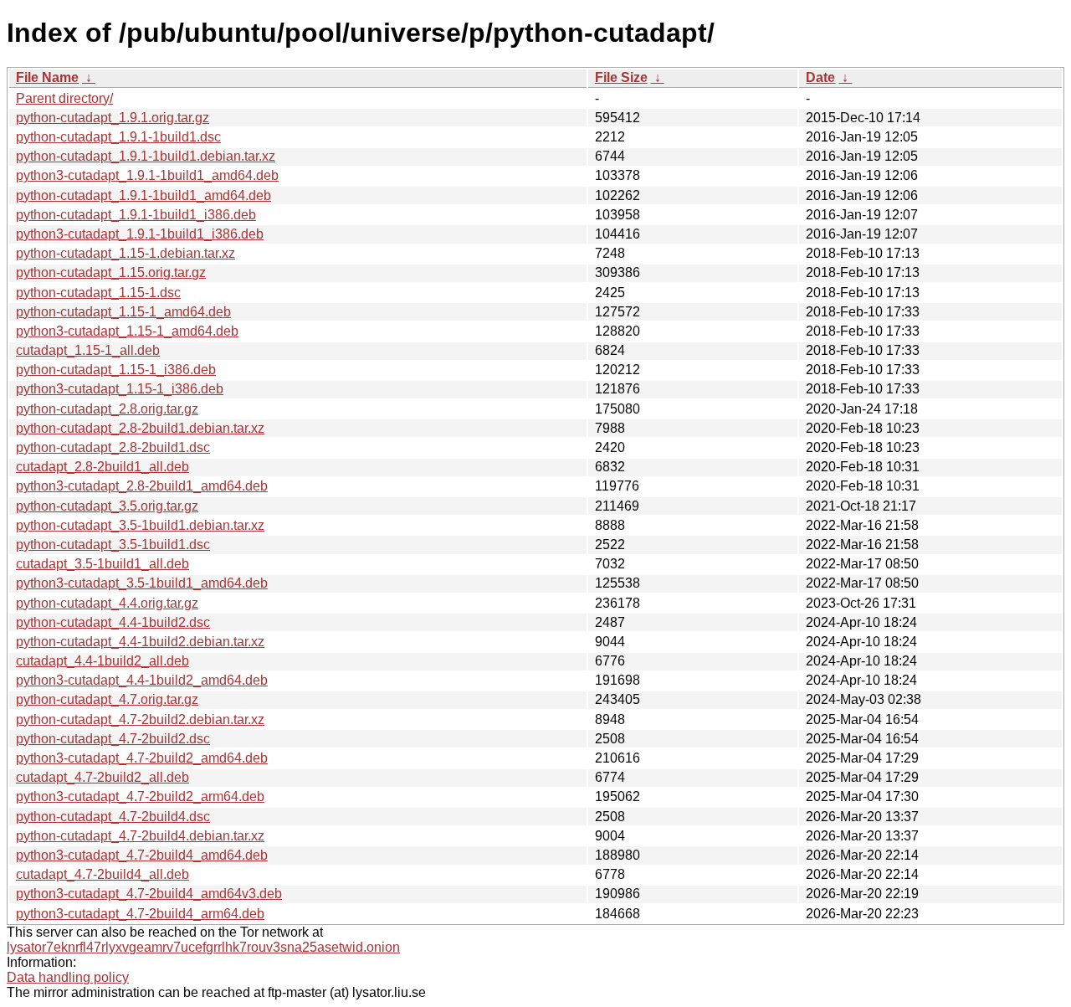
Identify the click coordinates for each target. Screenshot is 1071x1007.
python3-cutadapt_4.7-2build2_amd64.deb (142, 758)
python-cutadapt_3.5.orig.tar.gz (107, 506)
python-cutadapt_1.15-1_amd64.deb (123, 312)
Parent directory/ (64, 98)
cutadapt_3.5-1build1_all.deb (102, 564)
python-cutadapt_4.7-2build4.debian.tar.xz (140, 836)
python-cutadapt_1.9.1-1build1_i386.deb (136, 215)
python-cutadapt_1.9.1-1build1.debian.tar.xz (145, 156)
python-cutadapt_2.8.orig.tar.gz (107, 409)
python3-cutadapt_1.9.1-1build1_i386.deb (140, 234)
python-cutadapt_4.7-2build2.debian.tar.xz (140, 719)
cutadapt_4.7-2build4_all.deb (102, 874)
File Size (621, 77)
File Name (47, 77)
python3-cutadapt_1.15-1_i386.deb (119, 389)
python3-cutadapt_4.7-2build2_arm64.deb (140, 796)
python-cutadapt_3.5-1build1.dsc (113, 544)
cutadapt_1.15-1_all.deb (88, 350)
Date (820, 77)
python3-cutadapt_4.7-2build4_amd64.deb (142, 855)
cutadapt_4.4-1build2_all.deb (102, 661)
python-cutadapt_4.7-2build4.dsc (113, 816)
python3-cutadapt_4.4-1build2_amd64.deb (142, 680)
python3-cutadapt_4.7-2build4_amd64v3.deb (149, 893)
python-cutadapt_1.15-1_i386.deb (116, 369)
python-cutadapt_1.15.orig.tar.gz (111, 272)
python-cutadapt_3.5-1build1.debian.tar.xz (140, 525)
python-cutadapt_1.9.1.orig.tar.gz (112, 117)
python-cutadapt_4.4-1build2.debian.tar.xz (140, 642)
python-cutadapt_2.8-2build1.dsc (113, 447)
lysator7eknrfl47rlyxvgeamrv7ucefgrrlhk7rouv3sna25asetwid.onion (203, 947)
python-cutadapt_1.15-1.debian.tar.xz (125, 253)
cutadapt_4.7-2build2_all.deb (102, 777)
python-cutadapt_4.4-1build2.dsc (113, 622)
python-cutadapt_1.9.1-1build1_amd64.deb (143, 195)
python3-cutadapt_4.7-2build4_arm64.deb (140, 914)
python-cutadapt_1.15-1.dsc (98, 292)
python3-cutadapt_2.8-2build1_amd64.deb (142, 486)
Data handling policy (68, 977)
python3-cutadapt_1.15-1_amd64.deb (127, 331)
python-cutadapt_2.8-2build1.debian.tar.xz (140, 428)
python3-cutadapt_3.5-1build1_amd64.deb (142, 583)
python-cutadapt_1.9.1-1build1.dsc (118, 137)
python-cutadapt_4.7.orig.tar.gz (107, 699)
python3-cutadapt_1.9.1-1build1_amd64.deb (147, 175)
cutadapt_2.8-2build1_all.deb (102, 467)
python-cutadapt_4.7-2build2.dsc (113, 739)
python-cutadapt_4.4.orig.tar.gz (107, 603)
